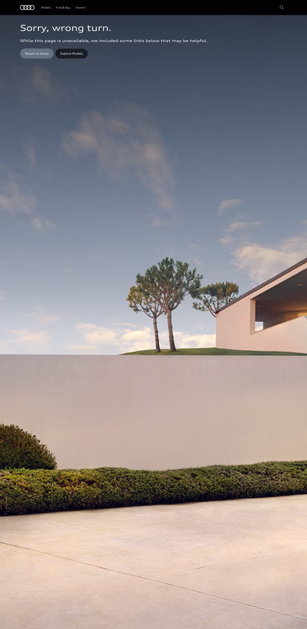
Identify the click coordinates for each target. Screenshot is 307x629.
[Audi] (27, 7)
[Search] (282, 8)
